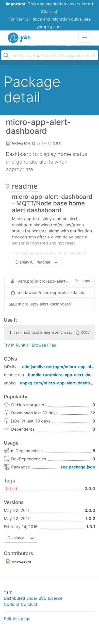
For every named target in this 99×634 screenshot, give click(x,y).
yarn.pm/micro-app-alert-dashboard (53, 281)
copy (85, 281)
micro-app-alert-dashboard (44, 303)
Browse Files (44, 345)
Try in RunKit (16, 345)
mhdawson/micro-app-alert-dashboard (55, 292)
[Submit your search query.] (6, 55)
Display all (16, 538)
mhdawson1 (21, 561)
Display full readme (32, 262)
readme (25, 186)
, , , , (27, 451)
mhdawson (21, 143)
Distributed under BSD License (33, 598)
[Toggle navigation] (84, 37)
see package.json (77, 466)
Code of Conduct (20, 604)
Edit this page (17, 618)
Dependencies (29, 450)
